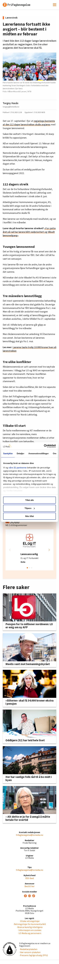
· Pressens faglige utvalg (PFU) (33, 955)
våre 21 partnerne (18, 467)
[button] (49, 550)
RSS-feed (29, 878)
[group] (29, 549)
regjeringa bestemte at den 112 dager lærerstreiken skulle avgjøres (29, 122)
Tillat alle (29, 500)
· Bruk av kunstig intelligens (30, 927)
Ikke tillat (29, 516)
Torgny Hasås (10, 103)
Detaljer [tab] (20, 453)
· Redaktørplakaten (28, 949)
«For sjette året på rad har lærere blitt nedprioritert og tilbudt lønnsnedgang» (29, 232)
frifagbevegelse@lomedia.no (29, 835)
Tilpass (28, 508)
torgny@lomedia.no (11, 106)
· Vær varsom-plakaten (29, 952)
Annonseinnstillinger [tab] (38, 453)
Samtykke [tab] (8, 453)
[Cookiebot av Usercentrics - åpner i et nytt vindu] (44, 446)
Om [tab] (54, 453)
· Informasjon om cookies (29, 930)
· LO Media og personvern (29, 933)
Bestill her (29, 886)
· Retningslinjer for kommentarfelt (29, 924)
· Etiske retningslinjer (29, 921)
